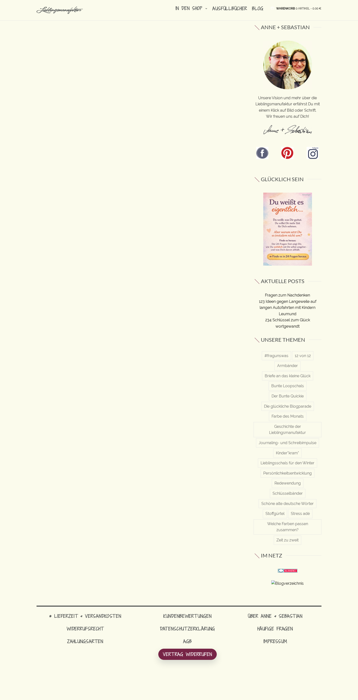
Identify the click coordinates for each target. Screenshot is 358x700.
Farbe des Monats (288, 416)
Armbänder (287, 365)
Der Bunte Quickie (288, 396)
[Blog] (287, 583)
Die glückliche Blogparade (287, 406)
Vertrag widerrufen (187, 654)
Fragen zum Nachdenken (287, 295)
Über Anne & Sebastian (275, 616)
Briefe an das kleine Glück (288, 376)
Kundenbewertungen (187, 616)
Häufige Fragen (275, 628)
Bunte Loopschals (287, 386)
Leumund (287, 314)
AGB (187, 641)
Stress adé (300, 513)
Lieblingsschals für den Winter (287, 463)
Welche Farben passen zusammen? (287, 526)
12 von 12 (303, 355)
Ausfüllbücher (229, 8)
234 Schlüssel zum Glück (287, 320)
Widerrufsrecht (85, 628)
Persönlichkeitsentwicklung (287, 473)
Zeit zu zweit (287, 540)
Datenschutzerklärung (187, 628)
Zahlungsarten (85, 641)
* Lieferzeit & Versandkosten (85, 616)
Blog (258, 8)
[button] (298, 8)
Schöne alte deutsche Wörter (287, 503)
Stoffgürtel (274, 513)
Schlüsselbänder (288, 493)
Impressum (275, 641)
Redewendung (287, 483)
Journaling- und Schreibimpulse (287, 442)
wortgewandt (287, 326)
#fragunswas (276, 355)
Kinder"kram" (287, 453)
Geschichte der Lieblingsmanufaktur (287, 429)
